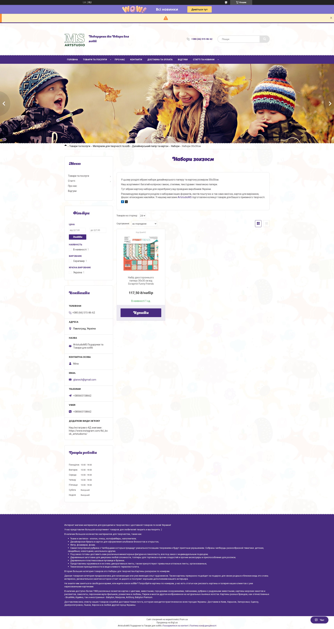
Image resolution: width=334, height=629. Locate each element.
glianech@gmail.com (84, 379)
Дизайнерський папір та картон (150, 146)
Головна (72, 59)
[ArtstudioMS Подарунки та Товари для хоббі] (74, 39)
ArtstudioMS (185, 197)
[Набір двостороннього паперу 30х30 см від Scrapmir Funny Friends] (141, 253)
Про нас (120, 59)
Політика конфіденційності (203, 625)
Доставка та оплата (160, 59)
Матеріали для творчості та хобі (111, 146)
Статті (71, 180)
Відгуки (183, 59)
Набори (175, 146)
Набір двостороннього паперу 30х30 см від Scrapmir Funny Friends (141, 280)
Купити (141, 313)
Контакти (136, 59)
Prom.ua (184, 619)
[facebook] (122, 202)
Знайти (77, 237)
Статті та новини (203, 59)
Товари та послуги (95, 59)
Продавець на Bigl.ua (167, 622)
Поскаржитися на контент (175, 625)
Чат (322, 620)
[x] (126, 202)
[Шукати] (265, 39)
